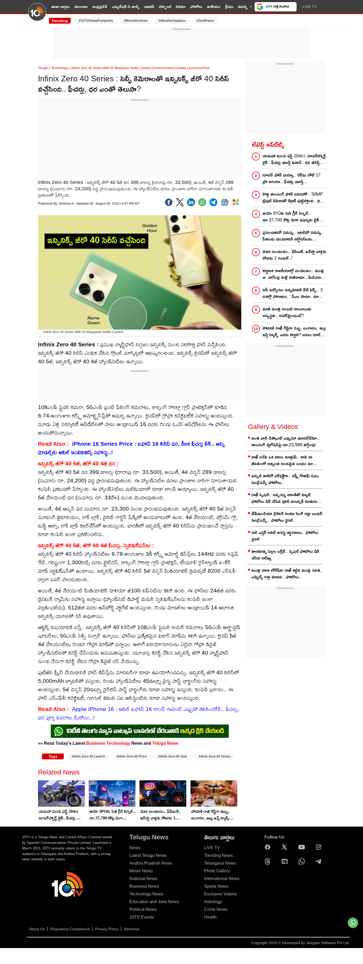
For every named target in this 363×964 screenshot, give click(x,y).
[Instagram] (319, 847)
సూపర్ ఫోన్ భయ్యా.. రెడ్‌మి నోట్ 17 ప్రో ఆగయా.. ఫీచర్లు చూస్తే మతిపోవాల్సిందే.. (291, 178)
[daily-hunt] (236, 202)
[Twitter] (180, 202)
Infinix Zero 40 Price (132, 756)
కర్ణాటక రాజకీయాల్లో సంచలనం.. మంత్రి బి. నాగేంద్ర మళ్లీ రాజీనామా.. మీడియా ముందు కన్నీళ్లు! (293, 274)
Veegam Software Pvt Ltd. (328, 943)
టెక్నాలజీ (165, 6)
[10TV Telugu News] (37, 15)
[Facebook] (169, 202)
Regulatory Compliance (70, 929)
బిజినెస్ (149, 6)
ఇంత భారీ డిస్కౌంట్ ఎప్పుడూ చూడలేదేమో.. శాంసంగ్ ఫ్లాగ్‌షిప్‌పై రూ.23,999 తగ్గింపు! (285, 441)
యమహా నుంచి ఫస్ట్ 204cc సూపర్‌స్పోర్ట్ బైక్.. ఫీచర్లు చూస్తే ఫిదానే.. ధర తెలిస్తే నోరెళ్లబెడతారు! (61, 815)
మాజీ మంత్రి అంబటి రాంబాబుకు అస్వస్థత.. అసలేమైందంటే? (287, 312)
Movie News (141, 871)
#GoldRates (205, 21)
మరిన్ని (243, 6)
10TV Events (141, 917)
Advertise (132, 929)
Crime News (215, 909)
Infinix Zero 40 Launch (88, 756)
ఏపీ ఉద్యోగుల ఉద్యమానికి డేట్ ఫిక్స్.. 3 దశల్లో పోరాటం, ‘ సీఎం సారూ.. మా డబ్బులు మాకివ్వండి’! (293, 293)
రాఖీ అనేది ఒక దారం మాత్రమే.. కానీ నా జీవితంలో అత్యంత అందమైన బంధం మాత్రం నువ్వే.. (284, 460)
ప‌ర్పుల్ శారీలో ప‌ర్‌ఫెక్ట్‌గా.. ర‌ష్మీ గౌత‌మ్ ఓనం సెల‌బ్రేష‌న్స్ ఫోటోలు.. (285, 479)
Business (95, 743)
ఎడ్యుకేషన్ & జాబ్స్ (126, 6)
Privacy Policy (106, 929)
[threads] (268, 861)
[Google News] (285, 861)
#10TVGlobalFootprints (96, 21)
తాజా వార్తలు (60, 6)
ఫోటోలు (196, 6)
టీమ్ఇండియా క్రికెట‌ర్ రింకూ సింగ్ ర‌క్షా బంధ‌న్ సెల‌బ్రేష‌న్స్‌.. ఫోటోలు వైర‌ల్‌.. (286, 517)
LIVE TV (309, 7)
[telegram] (213, 202)
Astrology (213, 901)
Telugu (43, 68)
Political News (143, 909)
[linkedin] (191, 202)
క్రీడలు (229, 6)
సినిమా (180, 6)
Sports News (216, 886)
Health (210, 917)
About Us (37, 929)
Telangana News (220, 863)
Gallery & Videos (273, 426)
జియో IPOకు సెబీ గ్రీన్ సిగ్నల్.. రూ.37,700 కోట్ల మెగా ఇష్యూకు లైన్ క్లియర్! (112, 815)
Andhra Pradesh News (150, 863)
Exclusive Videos (220, 894)
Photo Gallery (217, 871)
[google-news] (225, 202)
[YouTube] (302, 847)
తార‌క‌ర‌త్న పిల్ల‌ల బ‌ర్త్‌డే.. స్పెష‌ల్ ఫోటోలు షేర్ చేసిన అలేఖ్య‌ (285, 555)
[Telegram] (319, 861)
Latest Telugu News (148, 855)
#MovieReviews (136, 21)
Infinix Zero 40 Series (215, 756)
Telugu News (165, 743)
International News (221, 878)
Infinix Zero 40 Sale (172, 756)
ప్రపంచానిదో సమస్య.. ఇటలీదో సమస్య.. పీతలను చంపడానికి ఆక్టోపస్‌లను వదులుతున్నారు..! (293, 236)
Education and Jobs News (154, 901)
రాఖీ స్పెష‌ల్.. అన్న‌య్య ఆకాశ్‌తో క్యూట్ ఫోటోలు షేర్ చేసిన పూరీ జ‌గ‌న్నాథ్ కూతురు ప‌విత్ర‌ (284, 498)
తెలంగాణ (80, 6)
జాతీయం (213, 6)
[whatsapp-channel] (140, 731)
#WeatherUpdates (172, 21)
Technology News (146, 894)
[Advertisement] (181, 43)
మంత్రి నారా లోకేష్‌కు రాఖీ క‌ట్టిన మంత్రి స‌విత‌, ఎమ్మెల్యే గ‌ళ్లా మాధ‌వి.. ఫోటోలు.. (286, 573)
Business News (144, 886)
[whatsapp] (202, 202)
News (134, 847)
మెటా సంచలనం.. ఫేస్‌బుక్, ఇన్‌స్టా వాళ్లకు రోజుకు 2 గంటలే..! (160, 815)
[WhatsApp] (302, 861)
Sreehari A (66, 203)
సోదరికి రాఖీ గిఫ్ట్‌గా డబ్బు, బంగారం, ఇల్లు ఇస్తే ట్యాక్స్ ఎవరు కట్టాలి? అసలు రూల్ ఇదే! (210, 815)
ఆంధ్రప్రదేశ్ (99, 6)
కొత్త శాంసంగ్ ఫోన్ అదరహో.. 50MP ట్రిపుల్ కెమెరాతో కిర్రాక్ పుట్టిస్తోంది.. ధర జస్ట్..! (293, 198)
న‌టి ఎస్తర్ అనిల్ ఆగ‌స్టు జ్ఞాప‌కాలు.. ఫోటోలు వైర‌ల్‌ (285, 536)
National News (143, 878)
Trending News (218, 855)
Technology (59, 68)
